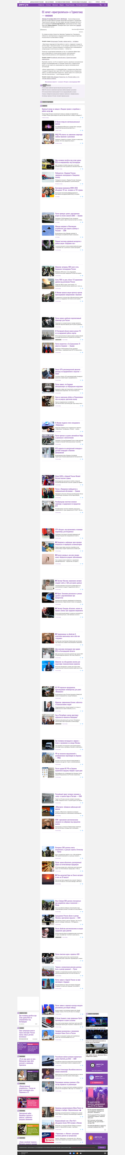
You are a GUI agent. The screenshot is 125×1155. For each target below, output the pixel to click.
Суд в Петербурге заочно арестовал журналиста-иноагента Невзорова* (66, 716)
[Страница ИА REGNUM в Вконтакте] (74, 1153)
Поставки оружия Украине (62, 2)
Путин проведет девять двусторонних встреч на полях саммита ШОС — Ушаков (68, 214)
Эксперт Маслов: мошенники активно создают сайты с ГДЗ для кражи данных (68, 581)
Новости (41, 5)
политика (22, 1056)
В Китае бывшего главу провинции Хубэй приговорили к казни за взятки (68, 1019)
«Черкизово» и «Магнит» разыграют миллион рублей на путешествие (67, 1134)
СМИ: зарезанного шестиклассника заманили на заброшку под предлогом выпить (67, 821)
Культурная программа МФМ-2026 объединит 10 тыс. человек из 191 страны (69, 189)
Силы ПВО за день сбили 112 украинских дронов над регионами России (68, 280)
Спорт (29, 1098)
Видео (62, 5)
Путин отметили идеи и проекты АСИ (67, 954)
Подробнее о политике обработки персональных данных (83, 1147)
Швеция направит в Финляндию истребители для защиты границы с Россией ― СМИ (67, 228)
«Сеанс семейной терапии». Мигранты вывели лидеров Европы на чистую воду (28, 1144)
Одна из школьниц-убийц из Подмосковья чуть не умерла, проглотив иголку (33, 1131)
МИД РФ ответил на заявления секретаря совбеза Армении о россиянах (32, 1076)
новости (45, 106)
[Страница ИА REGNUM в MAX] (70, 1153)
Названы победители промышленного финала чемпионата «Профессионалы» (60, 93)
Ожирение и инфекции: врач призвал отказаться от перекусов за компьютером (68, 543)
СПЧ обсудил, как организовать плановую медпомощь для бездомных (68, 530)
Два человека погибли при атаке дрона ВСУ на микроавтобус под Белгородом (28, 1018)
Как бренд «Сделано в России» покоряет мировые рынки (55, 96)
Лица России (70, 5)
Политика (30, 1071)
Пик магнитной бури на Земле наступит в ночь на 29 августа (69, 876)
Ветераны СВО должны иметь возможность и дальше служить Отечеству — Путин (69, 849)
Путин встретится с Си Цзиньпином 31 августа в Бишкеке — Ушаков (67, 344)
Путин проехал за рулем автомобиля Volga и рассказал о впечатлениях (69, 436)
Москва (44, 19)
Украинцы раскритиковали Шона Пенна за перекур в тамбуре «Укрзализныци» (69, 1109)
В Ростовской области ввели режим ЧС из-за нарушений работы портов (59, 91)
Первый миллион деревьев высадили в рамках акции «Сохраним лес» (68, 242)
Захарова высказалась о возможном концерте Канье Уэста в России (67, 1032)
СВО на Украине (49, 2)
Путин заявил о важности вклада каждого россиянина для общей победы (68, 1006)
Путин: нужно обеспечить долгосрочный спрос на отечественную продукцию (68, 863)
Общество (30, 1044)
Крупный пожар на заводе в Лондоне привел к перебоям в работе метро (61, 110)
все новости (21, 1024)
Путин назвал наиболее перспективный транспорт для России (33, 1048)
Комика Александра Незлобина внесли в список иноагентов (68, 1070)
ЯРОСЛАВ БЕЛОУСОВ (23, 1039)
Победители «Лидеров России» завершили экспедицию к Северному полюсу (67, 175)
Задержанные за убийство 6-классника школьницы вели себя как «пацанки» (67, 636)
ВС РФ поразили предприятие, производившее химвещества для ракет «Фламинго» (68, 689)
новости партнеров (48, 102)
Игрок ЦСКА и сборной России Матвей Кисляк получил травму (32, 1103)
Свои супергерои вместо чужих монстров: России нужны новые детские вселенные (27, 1034)
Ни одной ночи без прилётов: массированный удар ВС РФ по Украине (96, 1104)
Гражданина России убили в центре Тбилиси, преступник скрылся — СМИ (67, 916)
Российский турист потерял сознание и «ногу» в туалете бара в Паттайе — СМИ (68, 795)
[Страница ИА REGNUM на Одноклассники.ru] (77, 1153)
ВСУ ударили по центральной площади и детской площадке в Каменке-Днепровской (68, 450)
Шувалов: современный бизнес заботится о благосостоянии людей (68, 703)
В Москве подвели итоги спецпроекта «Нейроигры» (67, 423)
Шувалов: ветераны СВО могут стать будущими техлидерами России (67, 268)
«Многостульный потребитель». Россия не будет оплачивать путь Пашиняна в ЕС (27, 1089)
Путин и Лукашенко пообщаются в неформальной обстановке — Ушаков (67, 490)
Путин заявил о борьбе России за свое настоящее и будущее (67, 980)
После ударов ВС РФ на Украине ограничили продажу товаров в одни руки (68, 769)
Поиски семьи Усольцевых (79, 2)
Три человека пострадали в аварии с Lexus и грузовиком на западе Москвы (67, 741)
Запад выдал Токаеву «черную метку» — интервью (64, 41)
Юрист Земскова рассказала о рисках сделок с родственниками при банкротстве (68, 595)
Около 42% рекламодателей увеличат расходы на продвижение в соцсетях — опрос (68, 371)
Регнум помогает (82, 5)
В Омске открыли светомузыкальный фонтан (67, 122)
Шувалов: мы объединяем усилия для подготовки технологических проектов (67, 662)
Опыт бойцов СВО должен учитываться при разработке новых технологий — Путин (68, 902)
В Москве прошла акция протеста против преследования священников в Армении (68, 293)
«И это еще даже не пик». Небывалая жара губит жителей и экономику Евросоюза (27, 1062)
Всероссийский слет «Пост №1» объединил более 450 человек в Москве (68, 1121)
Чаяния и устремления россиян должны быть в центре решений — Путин (68, 968)
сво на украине (92, 1088)
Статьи (48, 5)
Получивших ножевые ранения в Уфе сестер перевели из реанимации (67, 1083)
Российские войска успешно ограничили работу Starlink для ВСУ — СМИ (68, 1057)
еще (105, 1129)
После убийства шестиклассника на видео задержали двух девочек (69, 929)
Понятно (102, 1147)
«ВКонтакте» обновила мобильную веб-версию (68, 808)
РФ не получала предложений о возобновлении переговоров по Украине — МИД (68, 755)
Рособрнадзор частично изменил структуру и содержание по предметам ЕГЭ (67, 503)
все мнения (35, 1039)
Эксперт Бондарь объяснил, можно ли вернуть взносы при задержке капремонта (69, 609)
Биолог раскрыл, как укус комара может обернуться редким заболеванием (68, 556)
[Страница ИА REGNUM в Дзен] (81, 1153)
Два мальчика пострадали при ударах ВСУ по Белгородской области (67, 650)
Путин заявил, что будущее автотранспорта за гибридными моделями (69, 385)
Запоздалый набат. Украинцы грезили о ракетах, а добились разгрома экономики (25, 1116)
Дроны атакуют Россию (37, 2)
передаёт (78, 25)
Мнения (55, 5)
